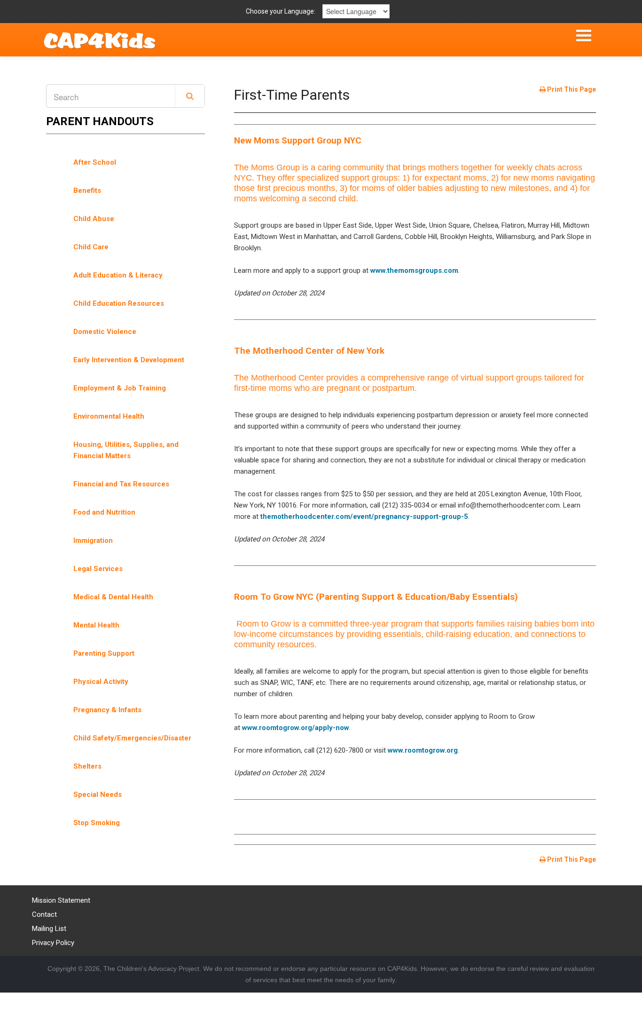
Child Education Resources (118, 303)
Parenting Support (103, 653)
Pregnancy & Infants (107, 710)
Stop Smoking (96, 822)
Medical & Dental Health (113, 597)
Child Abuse (93, 219)
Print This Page (571, 89)
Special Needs (97, 794)
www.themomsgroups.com (414, 270)
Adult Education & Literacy (118, 275)
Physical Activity (100, 681)
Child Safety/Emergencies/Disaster (132, 738)
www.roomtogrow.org (423, 750)
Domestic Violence (104, 331)
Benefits (87, 190)
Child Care (91, 247)
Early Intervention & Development (128, 360)
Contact (44, 914)
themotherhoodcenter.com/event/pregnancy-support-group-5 (364, 516)
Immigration (93, 540)
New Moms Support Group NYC (297, 140)
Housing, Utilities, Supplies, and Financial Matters (126, 450)
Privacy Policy (53, 942)
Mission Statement (61, 900)
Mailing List (49, 928)
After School (94, 162)
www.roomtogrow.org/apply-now (295, 727)
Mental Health (96, 625)
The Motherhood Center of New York (309, 350)
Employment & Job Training (119, 388)
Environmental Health (108, 416)
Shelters (87, 766)
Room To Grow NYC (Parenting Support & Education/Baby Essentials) (376, 596)
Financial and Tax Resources (121, 484)
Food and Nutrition (104, 512)
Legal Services (98, 568)
